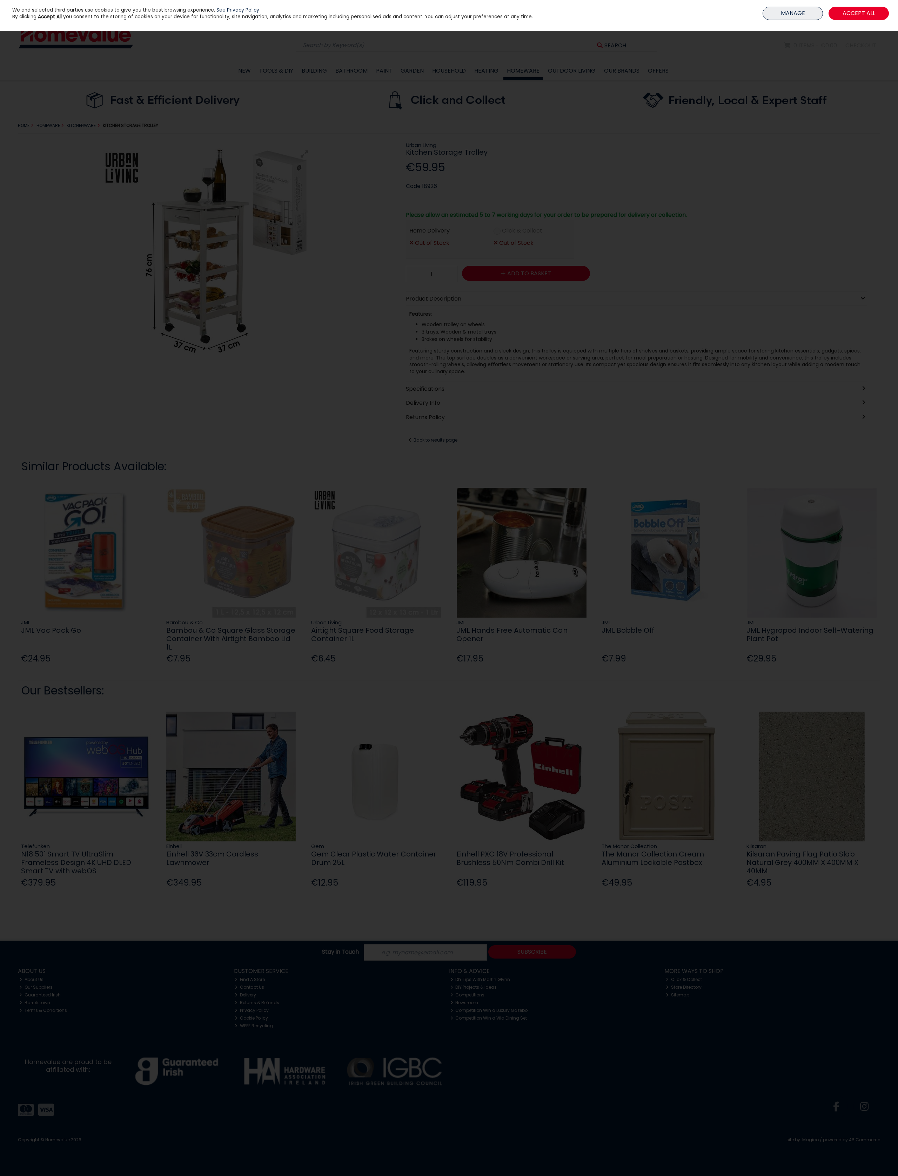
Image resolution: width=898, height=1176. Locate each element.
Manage (793, 13)
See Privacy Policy (237, 10)
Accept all (859, 13)
